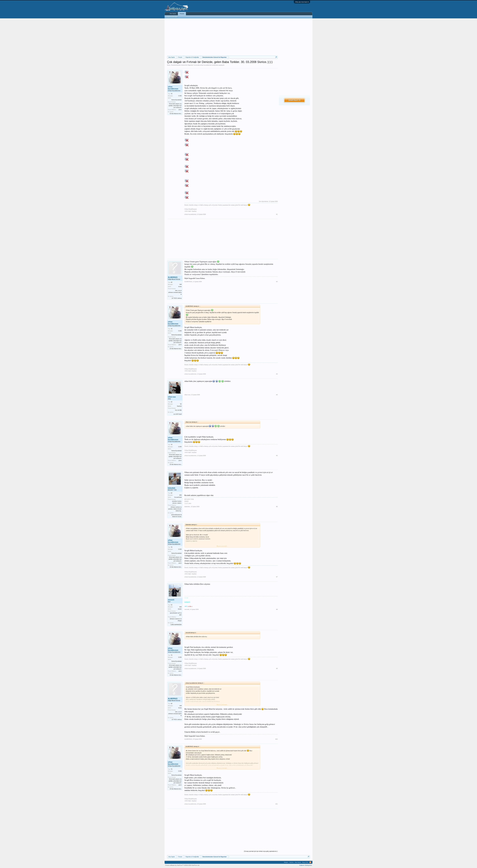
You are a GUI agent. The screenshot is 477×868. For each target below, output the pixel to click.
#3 (277, 374)
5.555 (180, 95)
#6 (277, 506)
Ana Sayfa (173, 13)
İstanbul (179, 406)
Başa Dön (305, 862)
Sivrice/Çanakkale (176, 99)
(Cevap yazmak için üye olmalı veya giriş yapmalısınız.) (261, 851)
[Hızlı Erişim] (276, 57)
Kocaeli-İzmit (178, 497)
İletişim (286, 862)
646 (180, 607)
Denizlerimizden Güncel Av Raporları (182, 65)
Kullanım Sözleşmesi (305, 865)
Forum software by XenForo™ (182, 865)
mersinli (171, 600)
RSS (310, 862)
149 (180, 284)
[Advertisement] (222, 37)
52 (181, 404)
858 (180, 495)
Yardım (291, 862)
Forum (182, 13)
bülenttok (171, 488)
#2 (277, 281)
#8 (277, 609)
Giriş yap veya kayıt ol (302, 2)
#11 (277, 804)
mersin (180, 609)
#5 (277, 455)
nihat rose (172, 397)
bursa (180, 286)
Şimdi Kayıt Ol (294, 100)
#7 (277, 577)
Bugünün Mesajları (172, 17)
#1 (277, 214)
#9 (277, 668)
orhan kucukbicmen (206, 65)
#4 (277, 394)
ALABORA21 (173, 277)
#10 (276, 739)
